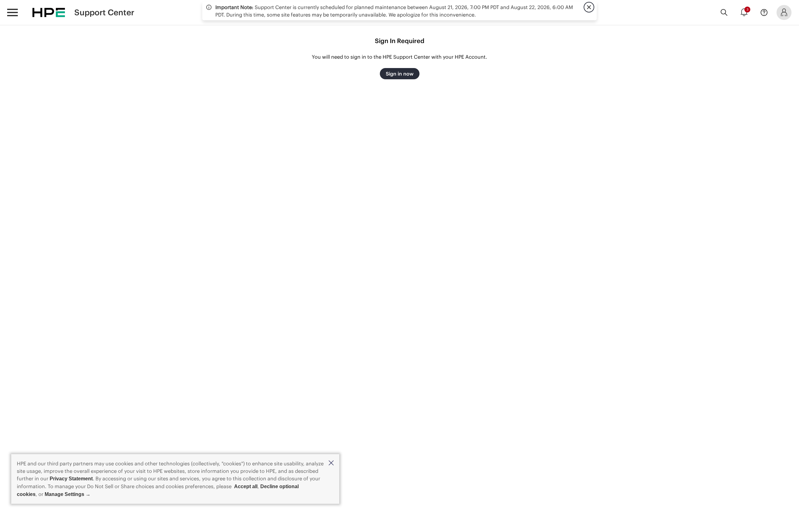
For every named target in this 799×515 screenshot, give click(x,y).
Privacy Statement (71, 478)
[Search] (724, 12)
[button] (331, 463)
